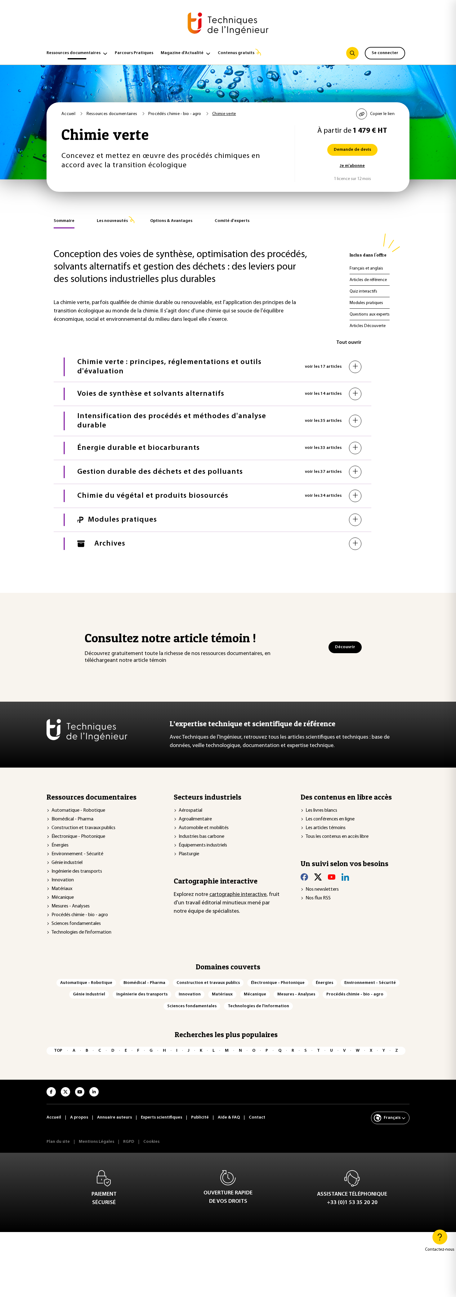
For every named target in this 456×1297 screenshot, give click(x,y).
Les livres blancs (321, 810)
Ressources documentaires (74, 53)
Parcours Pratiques (134, 53)
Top (58, 1050)
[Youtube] (331, 877)
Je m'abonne (352, 166)
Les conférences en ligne (330, 819)
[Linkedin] (345, 877)
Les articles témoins (326, 827)
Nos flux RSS (318, 898)
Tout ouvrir (348, 342)
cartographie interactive (237, 895)
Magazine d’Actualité (182, 53)
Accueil (68, 114)
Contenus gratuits (236, 53)
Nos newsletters (322, 889)
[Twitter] (318, 877)
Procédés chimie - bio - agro (175, 114)
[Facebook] (304, 877)
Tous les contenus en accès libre (337, 836)
